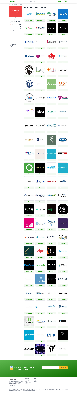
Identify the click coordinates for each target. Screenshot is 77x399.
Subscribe (63, 367)
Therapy (11, 42)
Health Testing (12, 35)
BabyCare (12, 45)
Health (16, 4)
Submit (65, 1)
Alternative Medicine (13, 44)
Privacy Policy (27, 381)
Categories (59, 1)
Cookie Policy (27, 380)
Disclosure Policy (28, 382)
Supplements (12, 41)
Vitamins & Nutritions (13, 43)
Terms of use (27, 383)
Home (9, 4)
